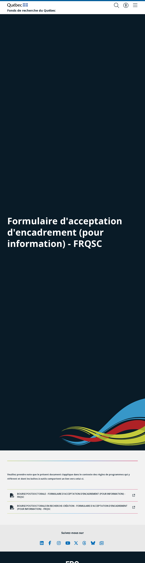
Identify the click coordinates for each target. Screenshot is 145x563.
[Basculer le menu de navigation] (135, 5)
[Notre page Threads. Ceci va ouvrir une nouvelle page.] (85, 543)
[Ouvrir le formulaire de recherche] (116, 5)
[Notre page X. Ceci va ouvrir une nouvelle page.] (77, 543)
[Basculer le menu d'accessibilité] (125, 5)
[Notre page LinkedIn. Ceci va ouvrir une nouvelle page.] (43, 543)
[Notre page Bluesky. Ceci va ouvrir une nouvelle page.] (94, 543)
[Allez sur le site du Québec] (17, 5)
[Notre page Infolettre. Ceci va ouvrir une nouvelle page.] (102, 543)
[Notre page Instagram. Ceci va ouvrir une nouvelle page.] (60, 543)
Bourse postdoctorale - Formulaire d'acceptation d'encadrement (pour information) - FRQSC (71, 495)
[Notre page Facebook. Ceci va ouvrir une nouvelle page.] (51, 543)
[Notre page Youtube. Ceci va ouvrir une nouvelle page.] (68, 543)
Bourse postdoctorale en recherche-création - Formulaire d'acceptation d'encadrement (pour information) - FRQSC (72, 507)
